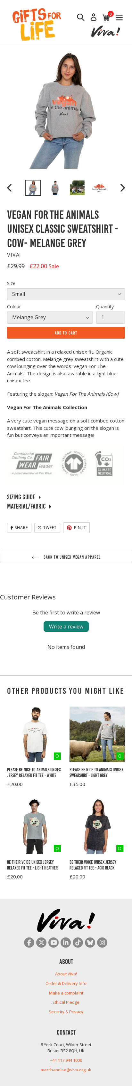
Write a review (66, 626)
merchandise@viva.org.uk (66, 1070)
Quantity (105, 307)
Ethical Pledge (66, 1002)
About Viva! (66, 974)
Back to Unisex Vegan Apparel (71, 556)
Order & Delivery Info (66, 983)
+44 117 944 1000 (66, 1060)
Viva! (14, 254)
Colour (14, 307)
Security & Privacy (66, 1012)
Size (11, 283)
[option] (33, 187)
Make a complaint (66, 993)
